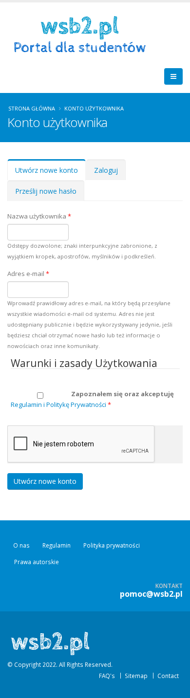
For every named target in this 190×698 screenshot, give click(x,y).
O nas (21, 545)
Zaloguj (106, 170)
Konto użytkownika (94, 108)
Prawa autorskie (36, 562)
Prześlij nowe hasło (45, 191)
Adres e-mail (28, 273)
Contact (168, 676)
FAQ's (107, 676)
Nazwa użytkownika (39, 216)
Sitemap (136, 676)
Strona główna (31, 108)
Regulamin (56, 545)
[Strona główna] (83, 33)
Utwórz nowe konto (50, 173)
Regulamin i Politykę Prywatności (58, 404)
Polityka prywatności (111, 545)
